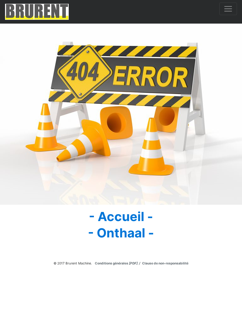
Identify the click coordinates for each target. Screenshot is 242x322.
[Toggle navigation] (228, 9)
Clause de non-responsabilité (164, 263)
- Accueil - (121, 216)
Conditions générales (118, 263)
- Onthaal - (121, 233)
